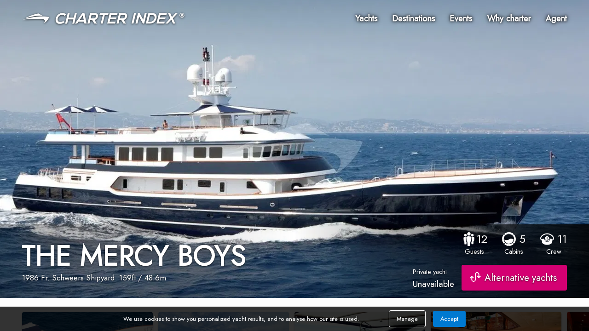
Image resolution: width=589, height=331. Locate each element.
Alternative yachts (521, 278)
